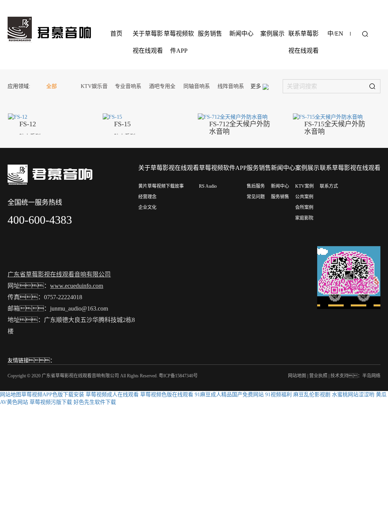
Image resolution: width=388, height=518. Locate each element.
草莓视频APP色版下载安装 (52, 394)
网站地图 (297, 375)
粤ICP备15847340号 (178, 375)
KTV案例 (304, 186)
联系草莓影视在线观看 (303, 42)
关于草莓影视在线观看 (148, 42)
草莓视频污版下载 (51, 402)
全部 (51, 86)
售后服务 (256, 186)
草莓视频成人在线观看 (112, 394)
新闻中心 (241, 33)
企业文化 (147, 207)
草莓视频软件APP (179, 42)
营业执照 (318, 375)
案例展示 (272, 33)
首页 (116, 33)
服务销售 (210, 33)
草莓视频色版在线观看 (166, 394)
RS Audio (208, 186)
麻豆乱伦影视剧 (311, 394)
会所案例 (304, 207)
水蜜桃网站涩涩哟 (353, 394)
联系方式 (329, 186)
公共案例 (304, 196)
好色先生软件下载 (95, 402)
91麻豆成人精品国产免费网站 (229, 394)
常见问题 (256, 196)
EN (339, 33)
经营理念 (147, 196)
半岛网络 (371, 375)
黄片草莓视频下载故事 (161, 186)
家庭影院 (304, 218)
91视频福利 (278, 394)
